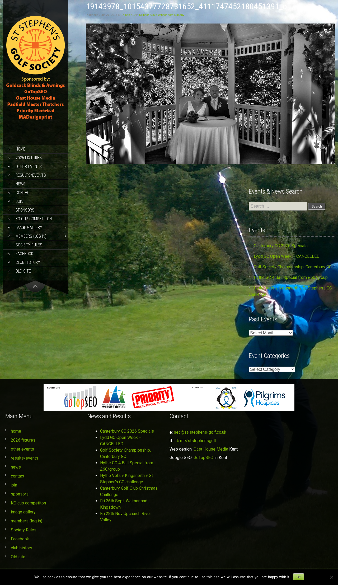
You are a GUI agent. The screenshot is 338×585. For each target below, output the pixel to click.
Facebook (24, 253)
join (19, 201)
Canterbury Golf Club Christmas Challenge (129, 491)
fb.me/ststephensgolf (195, 440)
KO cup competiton (34, 218)
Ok (299, 577)
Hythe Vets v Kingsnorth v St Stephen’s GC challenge (126, 478)
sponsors (25, 210)
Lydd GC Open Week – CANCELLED (287, 256)
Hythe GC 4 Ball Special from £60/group (291, 277)
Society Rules (29, 244)
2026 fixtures (29, 157)
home (20, 149)
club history (28, 262)
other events (29, 166)
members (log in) (31, 236)
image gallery (29, 227)
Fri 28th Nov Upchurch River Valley (125, 516)
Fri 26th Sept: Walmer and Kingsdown (123, 504)
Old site (23, 271)
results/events (31, 175)
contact (24, 192)
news (21, 183)
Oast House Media (211, 449)
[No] (331, 577)
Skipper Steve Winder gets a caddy (161, 14)
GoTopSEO (203, 457)
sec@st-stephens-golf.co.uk (200, 432)
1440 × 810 (128, 14)
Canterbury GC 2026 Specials (281, 245)
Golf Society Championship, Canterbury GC (293, 266)
